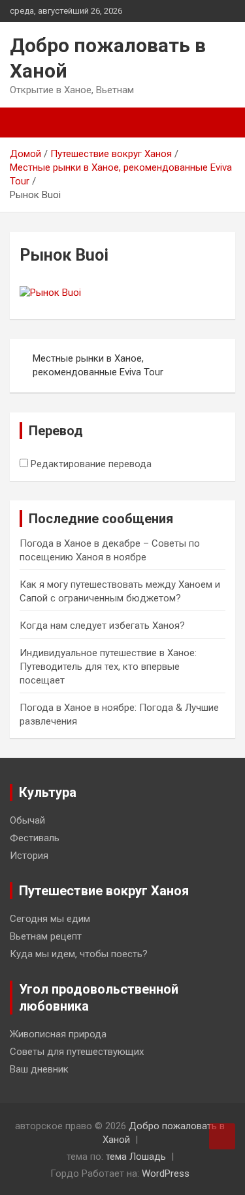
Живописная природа (58, 1034)
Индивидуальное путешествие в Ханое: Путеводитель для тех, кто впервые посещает (108, 666)
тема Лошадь (136, 1156)
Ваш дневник (39, 1069)
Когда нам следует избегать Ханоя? (102, 625)
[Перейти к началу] (222, 1136)
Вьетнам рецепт (46, 936)
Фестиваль (34, 838)
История (29, 855)
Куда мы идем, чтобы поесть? (79, 954)
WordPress (165, 1173)
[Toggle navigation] (26, 122)
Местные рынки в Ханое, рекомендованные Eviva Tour (98, 365)
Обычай (27, 820)
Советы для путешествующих (77, 1052)
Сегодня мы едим (50, 919)
